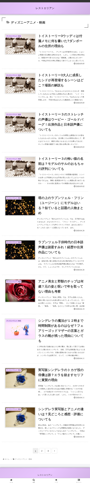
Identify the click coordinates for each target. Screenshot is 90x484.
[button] (83, 302)
